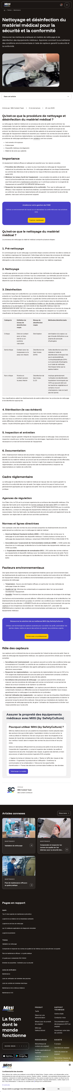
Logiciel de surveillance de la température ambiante (17, 919)
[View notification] (61, 5)
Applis (4, 910)
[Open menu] (67, 5)
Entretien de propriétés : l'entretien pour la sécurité (17, 963)
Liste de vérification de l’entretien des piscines (16, 978)
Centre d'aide (58, 1014)
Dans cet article (10, 97)
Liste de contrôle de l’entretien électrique (14, 983)
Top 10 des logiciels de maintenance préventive (16, 914)
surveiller (28, 601)
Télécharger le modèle (18, 771)
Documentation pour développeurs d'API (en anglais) (62, 1024)
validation (36, 138)
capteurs (5, 606)
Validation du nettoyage (9, 944)
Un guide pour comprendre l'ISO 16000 (14, 958)
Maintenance (17, 10)
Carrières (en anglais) (61, 1048)
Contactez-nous (60, 1018)
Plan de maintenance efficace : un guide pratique (17, 953)
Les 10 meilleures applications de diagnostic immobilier (19, 928)
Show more (63, 813)
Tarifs (37, 1011)
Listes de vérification (9, 970)
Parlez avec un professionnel (36, 636)
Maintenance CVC (7, 993)
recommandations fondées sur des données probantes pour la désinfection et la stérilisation (34, 304)
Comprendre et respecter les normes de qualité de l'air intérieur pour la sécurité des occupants (31, 949)
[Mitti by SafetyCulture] (7, 5)
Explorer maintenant (36, 220)
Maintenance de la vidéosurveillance (13, 988)
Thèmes (9, 10)
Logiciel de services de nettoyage (12, 923)
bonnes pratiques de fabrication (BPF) (44, 505)
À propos (57, 1044)
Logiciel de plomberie (8, 933)
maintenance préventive (29, 182)
